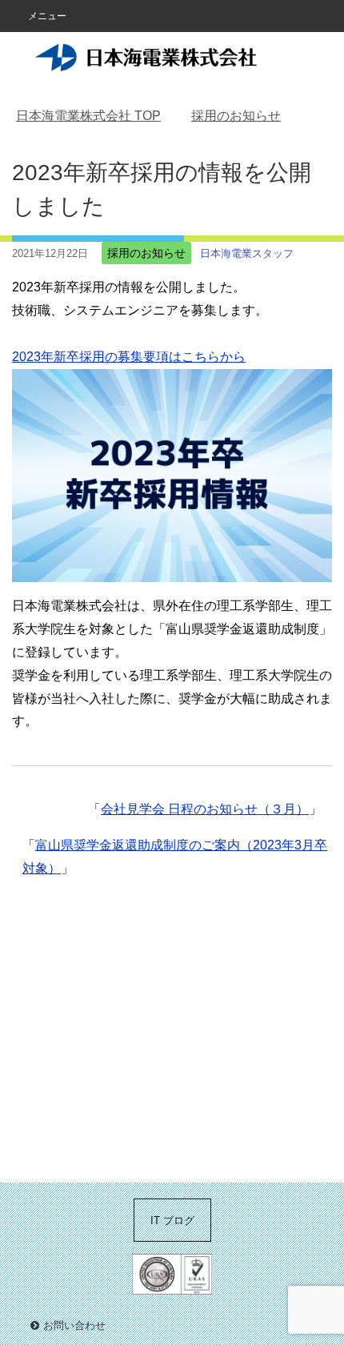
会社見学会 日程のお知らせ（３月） (205, 809)
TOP (88, 115)
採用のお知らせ (146, 253)
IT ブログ (172, 1221)
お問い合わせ (74, 1325)
